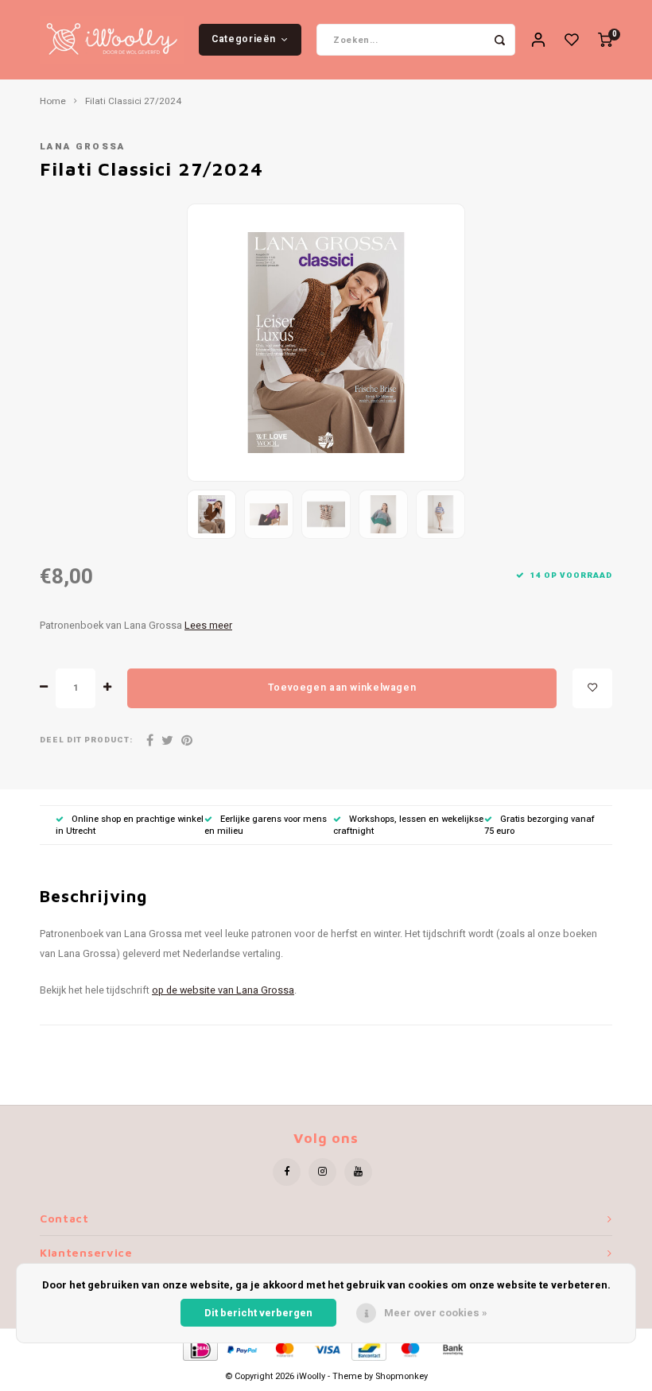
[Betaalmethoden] (199, 1348)
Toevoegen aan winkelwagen (342, 687)
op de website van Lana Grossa (223, 990)
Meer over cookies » (435, 1312)
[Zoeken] (499, 40)
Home (53, 101)
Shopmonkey (401, 1376)
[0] (605, 40)
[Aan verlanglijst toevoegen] (592, 688)
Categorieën (244, 39)
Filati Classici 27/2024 (133, 101)
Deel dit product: (86, 740)
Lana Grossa (83, 146)
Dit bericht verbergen (258, 1312)
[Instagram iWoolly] (322, 1172)
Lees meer (208, 625)
